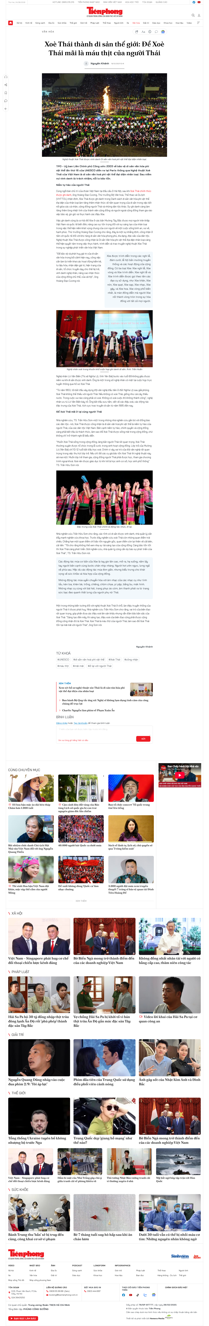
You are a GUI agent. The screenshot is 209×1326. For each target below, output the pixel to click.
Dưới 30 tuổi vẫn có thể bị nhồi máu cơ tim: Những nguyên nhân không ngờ (169, 1236)
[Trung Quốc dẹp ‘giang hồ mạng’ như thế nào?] (104, 1116)
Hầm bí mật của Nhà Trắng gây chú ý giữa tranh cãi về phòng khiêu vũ (80, 1179)
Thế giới (73, 23)
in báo (150, 32)
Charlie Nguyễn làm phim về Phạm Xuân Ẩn (88, 710)
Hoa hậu (179, 23)
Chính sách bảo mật (176, 1287)
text (143, 32)
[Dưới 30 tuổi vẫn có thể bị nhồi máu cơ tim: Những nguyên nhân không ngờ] (170, 1212)
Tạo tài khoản (80, 723)
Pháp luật (94, 23)
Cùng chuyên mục (24, 770)
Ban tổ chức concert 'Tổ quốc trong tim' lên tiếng (129, 806)
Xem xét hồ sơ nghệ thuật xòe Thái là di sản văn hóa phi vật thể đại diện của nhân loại (92, 689)
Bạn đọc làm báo (25, 1318)
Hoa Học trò (132, 2)
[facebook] (194, 2)
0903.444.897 (94, 1291)
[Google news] (155, 1295)
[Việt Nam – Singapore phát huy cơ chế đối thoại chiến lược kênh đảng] (39, 936)
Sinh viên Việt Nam (112, 2)
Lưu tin (6, 93)
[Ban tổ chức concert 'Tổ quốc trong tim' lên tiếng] (131, 788)
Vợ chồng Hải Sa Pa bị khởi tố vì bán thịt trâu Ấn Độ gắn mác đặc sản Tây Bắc (102, 1021)
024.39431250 (18, 1297)
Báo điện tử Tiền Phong (104, 12)
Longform (99, 1265)
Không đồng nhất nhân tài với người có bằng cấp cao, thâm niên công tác (169, 960)
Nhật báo (35, 1265)
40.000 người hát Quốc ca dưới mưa (79, 845)
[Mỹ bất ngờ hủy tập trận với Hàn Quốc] (178, 1161)
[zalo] (147, 1295)
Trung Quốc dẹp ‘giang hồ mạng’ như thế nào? (103, 1140)
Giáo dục (156, 23)
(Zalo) (67, 1291)
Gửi (143, 739)
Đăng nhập (61, 723)
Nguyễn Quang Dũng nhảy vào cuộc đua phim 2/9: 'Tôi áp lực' (36, 1081)
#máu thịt (63, 666)
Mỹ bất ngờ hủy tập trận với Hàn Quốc (175, 1179)
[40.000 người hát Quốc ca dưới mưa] (81, 829)
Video (189, 23)
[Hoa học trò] (197, 1257)
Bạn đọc (140, 1275)
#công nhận (131, 659)
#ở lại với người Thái (99, 666)
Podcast (77, 1265)
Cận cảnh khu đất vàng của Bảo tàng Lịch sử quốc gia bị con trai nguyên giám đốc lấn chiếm (78, 808)
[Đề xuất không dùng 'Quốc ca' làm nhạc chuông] (81, 869)
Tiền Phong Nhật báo (89, 2)
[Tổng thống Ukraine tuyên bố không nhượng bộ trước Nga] (39, 1116)
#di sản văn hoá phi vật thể (88, 659)
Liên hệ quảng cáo (56, 1287)
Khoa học (168, 23)
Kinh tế (29, 23)
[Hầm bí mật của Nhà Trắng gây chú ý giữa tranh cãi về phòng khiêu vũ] (80, 1161)
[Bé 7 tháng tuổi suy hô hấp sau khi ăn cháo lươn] (104, 1212)
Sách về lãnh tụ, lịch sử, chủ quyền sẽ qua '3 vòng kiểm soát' (130, 847)
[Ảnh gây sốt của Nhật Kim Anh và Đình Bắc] (170, 1057)
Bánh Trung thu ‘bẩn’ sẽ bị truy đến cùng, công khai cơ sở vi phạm (36, 1236)
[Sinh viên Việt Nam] (180, 1257)
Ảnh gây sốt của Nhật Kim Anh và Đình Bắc (169, 1081)
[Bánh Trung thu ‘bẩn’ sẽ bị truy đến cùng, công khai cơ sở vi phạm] (39, 1212)
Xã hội (19, 23)
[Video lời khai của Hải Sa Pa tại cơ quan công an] (170, 994)
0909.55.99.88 (56, 1291)
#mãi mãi (78, 666)
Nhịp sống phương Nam (40, 1280)
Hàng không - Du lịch (167, 1275)
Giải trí (146, 23)
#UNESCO (63, 659)
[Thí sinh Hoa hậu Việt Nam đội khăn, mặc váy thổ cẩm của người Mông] (31, 869)
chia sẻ (137, 32)
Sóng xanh (40, 23)
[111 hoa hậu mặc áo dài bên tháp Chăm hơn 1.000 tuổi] (31, 788)
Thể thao (107, 23)
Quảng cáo (161, 2)
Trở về (6, 109)
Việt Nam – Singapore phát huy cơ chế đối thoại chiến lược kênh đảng (38, 960)
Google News (163, 32)
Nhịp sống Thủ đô (16, 1280)
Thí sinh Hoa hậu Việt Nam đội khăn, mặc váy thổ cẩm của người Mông (28, 889)
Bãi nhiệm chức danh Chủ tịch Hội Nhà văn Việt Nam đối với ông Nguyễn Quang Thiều (30, 849)
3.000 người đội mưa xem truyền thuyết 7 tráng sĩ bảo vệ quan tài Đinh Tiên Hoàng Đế (131, 889)
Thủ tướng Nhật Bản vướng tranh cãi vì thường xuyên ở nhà (128, 1179)
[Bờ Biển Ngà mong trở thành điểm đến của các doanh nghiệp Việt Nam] (104, 936)
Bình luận (6, 101)
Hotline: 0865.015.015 (63, 2)
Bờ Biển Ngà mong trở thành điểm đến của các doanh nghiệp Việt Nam (104, 960)
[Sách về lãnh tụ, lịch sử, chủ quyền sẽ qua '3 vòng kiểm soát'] (131, 829)
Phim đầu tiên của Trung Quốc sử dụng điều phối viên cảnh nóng (104, 1081)
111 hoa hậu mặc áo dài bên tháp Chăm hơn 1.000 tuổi (29, 806)
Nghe (6, 77)
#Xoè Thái (114, 659)
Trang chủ (10, 23)
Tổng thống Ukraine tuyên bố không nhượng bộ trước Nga (37, 1140)
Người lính (118, 23)
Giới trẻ (83, 23)
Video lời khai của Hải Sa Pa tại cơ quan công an (168, 1019)
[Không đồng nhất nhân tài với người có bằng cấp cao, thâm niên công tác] (170, 936)
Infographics (122, 1265)
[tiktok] (139, 1295)
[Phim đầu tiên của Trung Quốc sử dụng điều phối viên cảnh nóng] (104, 1057)
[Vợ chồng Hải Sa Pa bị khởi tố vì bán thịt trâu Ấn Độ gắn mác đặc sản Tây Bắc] (104, 994)
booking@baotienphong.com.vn (63, 1295)
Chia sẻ (6, 85)
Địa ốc (51, 23)
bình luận (156, 32)
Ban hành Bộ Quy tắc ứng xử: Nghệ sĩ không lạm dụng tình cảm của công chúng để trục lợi (105, 702)
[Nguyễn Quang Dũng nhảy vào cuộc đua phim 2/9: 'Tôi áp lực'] (39, 1057)
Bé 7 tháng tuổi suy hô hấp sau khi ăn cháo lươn (103, 1236)
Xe (128, 23)
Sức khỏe (62, 23)
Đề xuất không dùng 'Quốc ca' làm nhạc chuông (78, 887)
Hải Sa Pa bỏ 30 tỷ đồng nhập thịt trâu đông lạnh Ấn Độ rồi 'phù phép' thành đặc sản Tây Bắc (38, 1021)
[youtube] (199, 2)
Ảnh (53, 1265)
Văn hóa (136, 23)
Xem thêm (198, 23)
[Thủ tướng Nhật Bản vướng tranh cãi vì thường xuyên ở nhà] (129, 1161)
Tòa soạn (147, 2)
